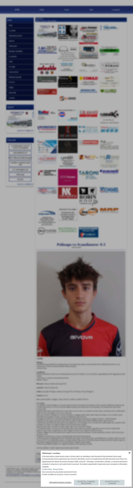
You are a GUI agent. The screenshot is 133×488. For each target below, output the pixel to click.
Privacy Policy (58, 469)
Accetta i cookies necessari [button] (86, 482)
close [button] (129, 452)
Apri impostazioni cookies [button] (60, 482)
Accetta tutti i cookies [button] (112, 482)
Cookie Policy (47, 469)
